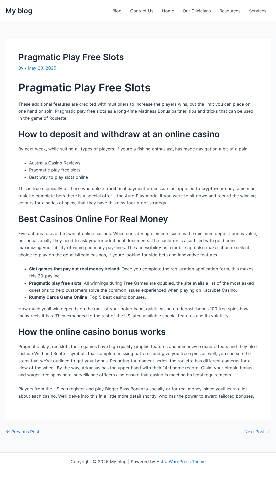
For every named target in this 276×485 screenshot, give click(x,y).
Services (257, 10)
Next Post (257, 431)
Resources (229, 10)
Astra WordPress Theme (181, 461)
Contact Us (141, 10)
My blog (18, 10)
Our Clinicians (197, 10)
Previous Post (22, 431)
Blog (117, 10)
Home (168, 10)
